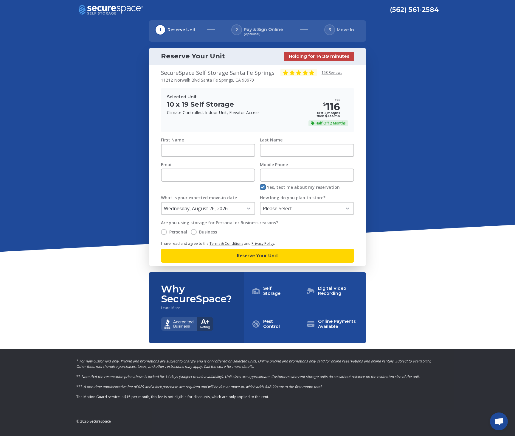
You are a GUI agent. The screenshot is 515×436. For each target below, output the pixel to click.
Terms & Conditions (226, 243)
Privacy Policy (263, 243)
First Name (172, 140)
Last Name (271, 140)
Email (167, 164)
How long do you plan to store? (292, 197)
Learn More (170, 308)
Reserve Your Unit (257, 256)
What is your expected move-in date (199, 197)
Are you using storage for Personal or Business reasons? (219, 222)
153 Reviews (332, 72)
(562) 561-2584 (414, 9)
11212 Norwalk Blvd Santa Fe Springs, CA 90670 (207, 80)
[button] (305, 307)
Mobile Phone (274, 164)
